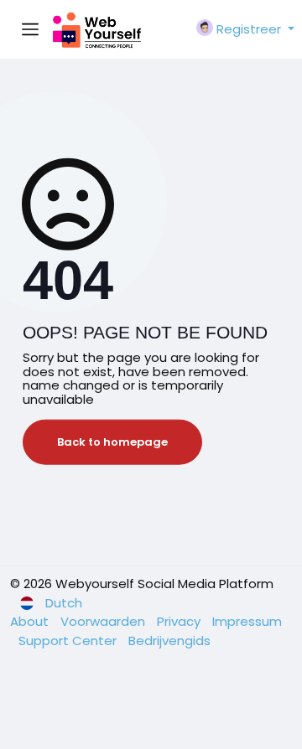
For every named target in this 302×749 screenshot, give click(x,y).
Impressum (247, 621)
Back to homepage (112, 442)
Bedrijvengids (169, 640)
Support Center (69, 640)
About (31, 621)
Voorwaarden (104, 621)
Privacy (180, 621)
